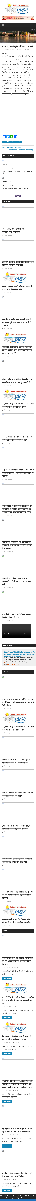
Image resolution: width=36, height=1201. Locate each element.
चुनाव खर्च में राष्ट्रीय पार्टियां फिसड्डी (12, 147)
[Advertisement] (18, 116)
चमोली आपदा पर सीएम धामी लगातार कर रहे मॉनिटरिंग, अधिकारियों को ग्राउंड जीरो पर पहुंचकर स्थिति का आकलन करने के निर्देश (17, 509)
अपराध (5, 931)
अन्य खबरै (27, 50)
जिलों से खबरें (6, 202)
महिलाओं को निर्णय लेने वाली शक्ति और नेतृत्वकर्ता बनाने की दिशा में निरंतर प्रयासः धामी (16, 581)
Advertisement (11, 1196)
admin (19, 50)
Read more (7, 978)
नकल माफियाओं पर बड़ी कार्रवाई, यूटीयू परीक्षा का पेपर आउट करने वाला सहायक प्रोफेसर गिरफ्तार (17, 894)
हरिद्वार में (6, 164)
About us (2, 1196)
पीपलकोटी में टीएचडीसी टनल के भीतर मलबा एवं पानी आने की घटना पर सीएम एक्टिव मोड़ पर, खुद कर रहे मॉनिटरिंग (17, 350)
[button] (31, 29)
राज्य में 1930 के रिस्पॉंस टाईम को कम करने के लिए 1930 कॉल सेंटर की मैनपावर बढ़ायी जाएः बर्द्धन (18, 1000)
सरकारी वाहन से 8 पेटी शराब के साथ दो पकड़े (21, 150)
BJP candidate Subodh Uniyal (12, 142)
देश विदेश (5, 672)
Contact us (20, 1196)
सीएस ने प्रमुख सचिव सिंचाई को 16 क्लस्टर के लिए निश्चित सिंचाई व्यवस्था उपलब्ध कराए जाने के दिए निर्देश (18, 702)
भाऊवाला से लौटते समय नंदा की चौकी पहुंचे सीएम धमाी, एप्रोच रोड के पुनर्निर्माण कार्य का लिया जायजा (17, 545)
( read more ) (9, 665)
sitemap (27, 1196)
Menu (8, 25)
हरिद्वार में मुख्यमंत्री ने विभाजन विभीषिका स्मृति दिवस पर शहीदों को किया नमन (18, 653)
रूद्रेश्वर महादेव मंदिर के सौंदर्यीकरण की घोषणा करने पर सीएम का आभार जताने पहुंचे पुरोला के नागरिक (18, 472)
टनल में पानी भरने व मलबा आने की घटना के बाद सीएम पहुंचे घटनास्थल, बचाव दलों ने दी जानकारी (16, 322)
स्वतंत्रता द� (7, 182)
